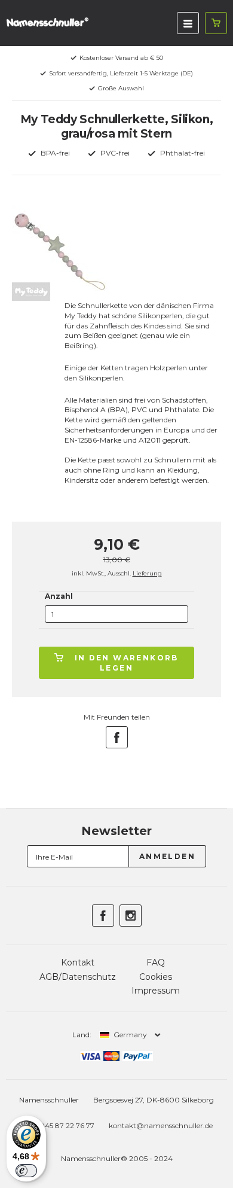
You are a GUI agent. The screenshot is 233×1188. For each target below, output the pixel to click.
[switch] (26, 1170)
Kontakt (77, 962)
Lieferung (147, 573)
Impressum (155, 990)
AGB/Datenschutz (77, 976)
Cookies (155, 976)
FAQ (155, 962)
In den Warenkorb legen (127, 662)
